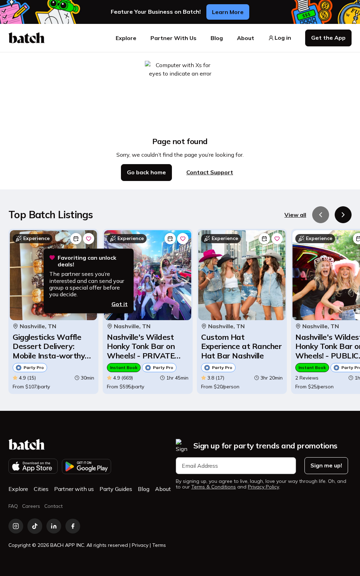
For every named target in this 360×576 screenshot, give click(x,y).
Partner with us (74, 488)
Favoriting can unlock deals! (87, 261)
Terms (159, 545)
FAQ (13, 506)
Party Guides (115, 488)
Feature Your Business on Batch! (156, 11)
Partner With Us (173, 37)
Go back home (146, 172)
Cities (41, 488)
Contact (53, 506)
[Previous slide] (320, 214)
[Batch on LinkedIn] (53, 526)
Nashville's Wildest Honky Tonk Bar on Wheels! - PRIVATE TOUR (141, 346)
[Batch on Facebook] (72, 526)
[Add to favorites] (88, 238)
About (245, 37)
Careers (31, 506)
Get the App (328, 37)
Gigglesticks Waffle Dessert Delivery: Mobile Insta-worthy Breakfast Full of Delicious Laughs (49, 346)
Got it (119, 304)
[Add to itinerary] (76, 238)
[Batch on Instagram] (15, 526)
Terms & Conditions (213, 487)
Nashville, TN (38, 326)
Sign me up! (326, 465)
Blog (217, 37)
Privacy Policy (263, 487)
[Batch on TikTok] (34, 526)
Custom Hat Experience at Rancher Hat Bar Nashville (241, 346)
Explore (126, 37)
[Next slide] (343, 214)
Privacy (140, 545)
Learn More (228, 11)
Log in (283, 37)
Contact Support (209, 172)
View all (295, 214)
